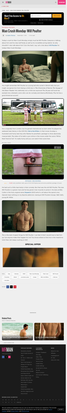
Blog (7, 10)
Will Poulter (53, 45)
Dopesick (28, 192)
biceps (34, 277)
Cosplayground (55, 355)
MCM (24, 273)
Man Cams (6, 6)
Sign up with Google (47, 19)
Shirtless (16, 273)
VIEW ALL (19, 402)
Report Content (40, 372)
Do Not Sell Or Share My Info (41, 369)
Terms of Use (40, 22)
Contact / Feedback (41, 352)
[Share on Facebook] (7, 286)
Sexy (9, 273)
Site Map (38, 354)
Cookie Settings (40, 365)
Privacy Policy (33, 22)
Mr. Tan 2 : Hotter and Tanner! (26, 359)
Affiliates (53, 353)
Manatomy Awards (26, 351)
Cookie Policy (39, 363)
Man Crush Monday (34, 273)
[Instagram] (9, 357)
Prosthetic (6, 277)
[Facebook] (3, 357)
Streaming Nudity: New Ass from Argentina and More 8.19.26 (27, 391)
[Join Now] (62, 2)
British (15, 277)
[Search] (55, 2)
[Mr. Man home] (8, 2)
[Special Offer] (33, 259)
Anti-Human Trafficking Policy (42, 376)
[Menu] (3, 2)
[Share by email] (15, 286)
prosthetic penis (25, 277)
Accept (61, 409)
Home (3, 10)
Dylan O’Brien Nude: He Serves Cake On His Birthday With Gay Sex (27, 378)
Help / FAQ (39, 357)
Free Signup (57, 15)
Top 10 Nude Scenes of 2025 (27, 354)
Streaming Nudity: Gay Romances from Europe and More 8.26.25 (27, 371)
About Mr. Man (55, 351)
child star (55, 277)
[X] (6, 357)
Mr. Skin (53, 357)
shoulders (6, 280)
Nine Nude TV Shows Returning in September (26, 385)
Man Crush (45, 273)
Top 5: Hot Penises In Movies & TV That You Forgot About (26, 364)
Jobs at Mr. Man (55, 360)
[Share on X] (11, 286)
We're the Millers (33, 131)
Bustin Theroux (11, 35)
